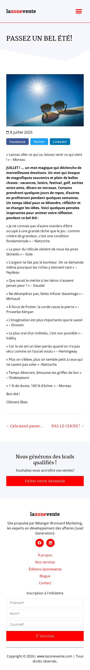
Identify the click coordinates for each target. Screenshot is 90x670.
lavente (21, 11)
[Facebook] (39, 543)
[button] (79, 11)
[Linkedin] (50, 543)
